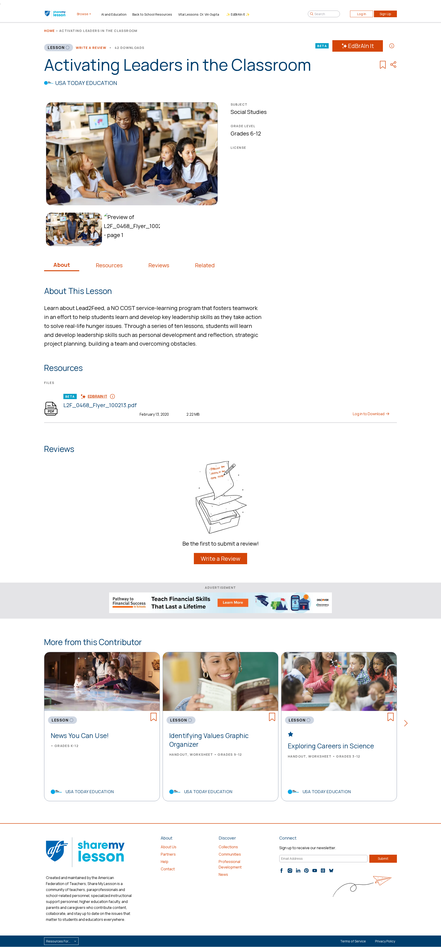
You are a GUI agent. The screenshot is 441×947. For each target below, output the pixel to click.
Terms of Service (353, 941)
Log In (361, 14)
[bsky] (331, 870)
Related (205, 265)
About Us (168, 846)
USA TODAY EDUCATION (86, 83)
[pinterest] (306, 870)
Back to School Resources (152, 14)
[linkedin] (298, 870)
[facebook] (281, 870)
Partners (168, 854)
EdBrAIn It (361, 46)
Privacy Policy (385, 941)
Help (164, 861)
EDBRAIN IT (97, 396)
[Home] (55, 13)
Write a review (91, 47)
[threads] (323, 870)
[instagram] (290, 870)
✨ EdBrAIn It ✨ (238, 14)
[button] (407, 724)
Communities (230, 854)
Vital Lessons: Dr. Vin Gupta (198, 14)
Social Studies (249, 112)
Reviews (158, 265)
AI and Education (114, 14)
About (61, 264)
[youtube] (314, 870)
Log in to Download (369, 413)
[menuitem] (73, 229)
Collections (228, 846)
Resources (109, 265)
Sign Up (385, 14)
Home (49, 30)
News (223, 874)
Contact (168, 868)
